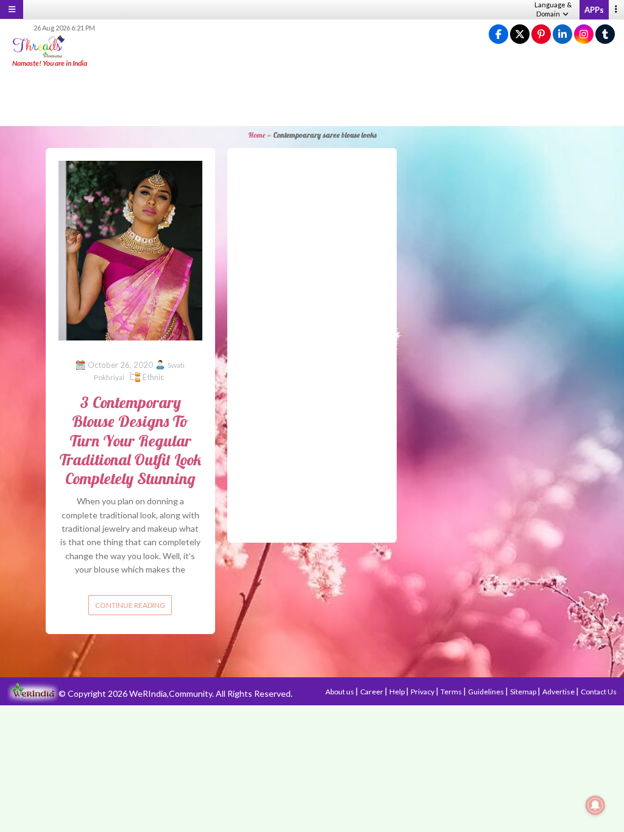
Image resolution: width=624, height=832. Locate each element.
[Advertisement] (312, 97)
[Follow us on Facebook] (498, 34)
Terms (452, 691)
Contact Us (599, 691)
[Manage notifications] (595, 805)
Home (256, 134)
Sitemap (523, 691)
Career (372, 691)
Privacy (423, 691)
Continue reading (130, 605)
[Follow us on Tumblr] (605, 34)
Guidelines (486, 691)
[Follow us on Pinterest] (541, 34)
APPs (594, 10)
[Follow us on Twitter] (520, 34)
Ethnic (153, 377)
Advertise (559, 691)
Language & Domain (553, 9)
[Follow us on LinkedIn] (562, 34)
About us (340, 691)
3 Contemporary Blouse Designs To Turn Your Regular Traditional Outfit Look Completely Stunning (130, 440)
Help (397, 691)
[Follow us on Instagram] (584, 34)
